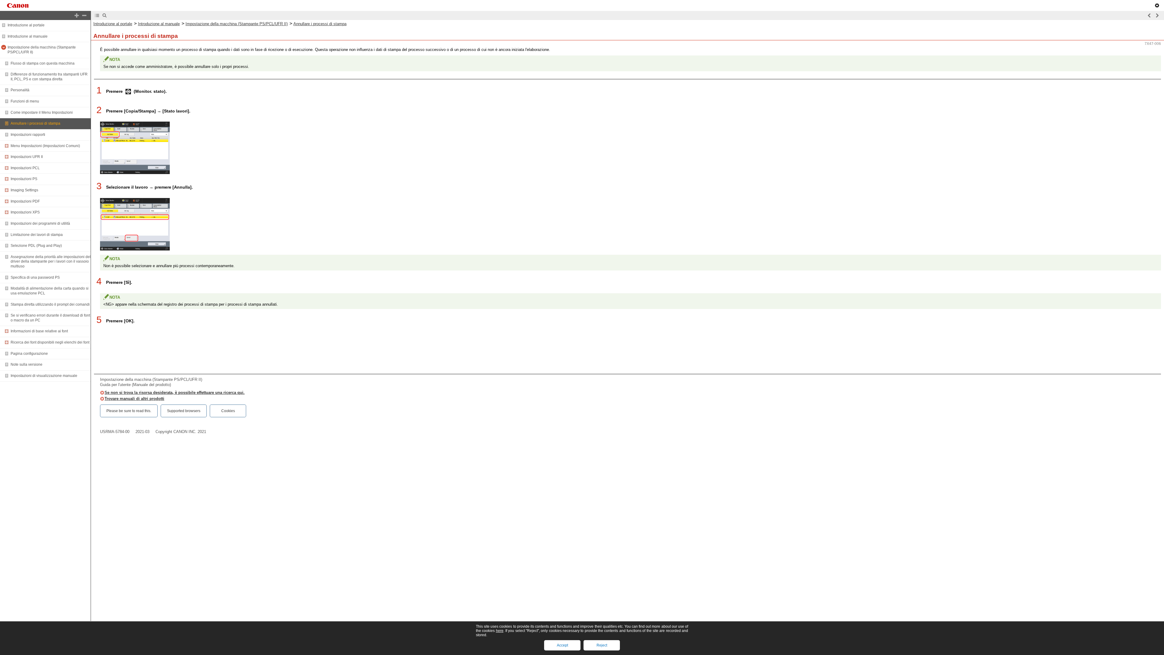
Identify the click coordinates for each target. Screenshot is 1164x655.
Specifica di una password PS (35, 277)
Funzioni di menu (25, 101)
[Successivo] (1157, 15)
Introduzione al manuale (28, 36)
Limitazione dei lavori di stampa (37, 235)
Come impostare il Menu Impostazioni (42, 112)
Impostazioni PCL (25, 168)
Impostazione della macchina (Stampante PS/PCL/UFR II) (237, 24)
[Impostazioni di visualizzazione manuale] (1157, 5)
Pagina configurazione (29, 353)
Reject (602, 645)
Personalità (20, 90)
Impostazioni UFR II (27, 157)
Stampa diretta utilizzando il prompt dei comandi (50, 304)
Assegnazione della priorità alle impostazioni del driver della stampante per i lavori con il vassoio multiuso (51, 261)
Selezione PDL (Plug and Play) (36, 246)
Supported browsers (183, 411)
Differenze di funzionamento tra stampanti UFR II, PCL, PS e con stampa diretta (49, 76)
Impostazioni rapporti (28, 135)
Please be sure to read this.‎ (128, 411)
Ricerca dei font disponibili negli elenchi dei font (50, 342)
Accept (562, 645)
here (499, 631)
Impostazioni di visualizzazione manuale (44, 376)
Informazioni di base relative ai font (39, 331)
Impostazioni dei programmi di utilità (40, 223)
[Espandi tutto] (76, 15)
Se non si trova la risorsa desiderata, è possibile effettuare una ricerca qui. (175, 392)
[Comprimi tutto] (84, 15)
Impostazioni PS (24, 179)
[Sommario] (97, 15)
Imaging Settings (24, 190)
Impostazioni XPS (25, 212)
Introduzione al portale (26, 25)
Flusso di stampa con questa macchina (43, 63)
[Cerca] (104, 15)
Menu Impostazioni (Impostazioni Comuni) (45, 146)
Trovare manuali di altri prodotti (134, 398)
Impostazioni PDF (25, 201)
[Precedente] (1149, 15)
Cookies (228, 411)
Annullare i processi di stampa (35, 123)
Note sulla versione (26, 364)
